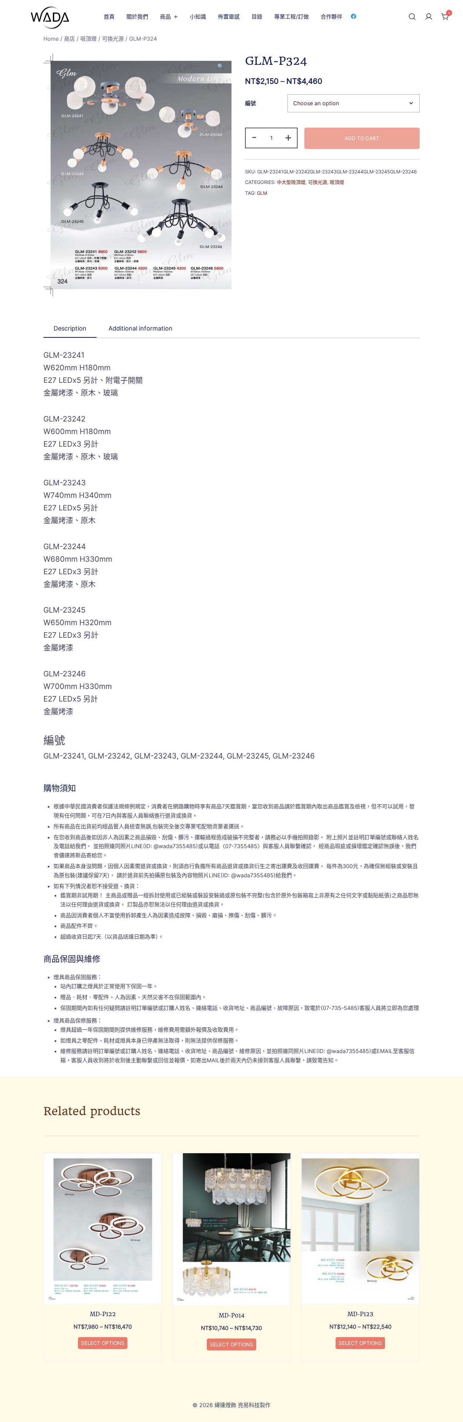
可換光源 (113, 38)
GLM (262, 193)
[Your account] (429, 17)
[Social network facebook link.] (353, 16)
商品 (165, 16)
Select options (102, 1343)
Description (70, 328)
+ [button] (288, 137)
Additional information (140, 328)
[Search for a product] (412, 17)
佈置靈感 (229, 16)
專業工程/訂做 (291, 16)
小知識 (198, 16)
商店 (69, 38)
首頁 (109, 16)
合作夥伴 (331, 16)
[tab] (70, 329)
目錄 (256, 16)
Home (51, 38)
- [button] (254, 137)
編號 (250, 103)
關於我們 (137, 16)
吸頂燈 (88, 38)
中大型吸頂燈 (291, 182)
